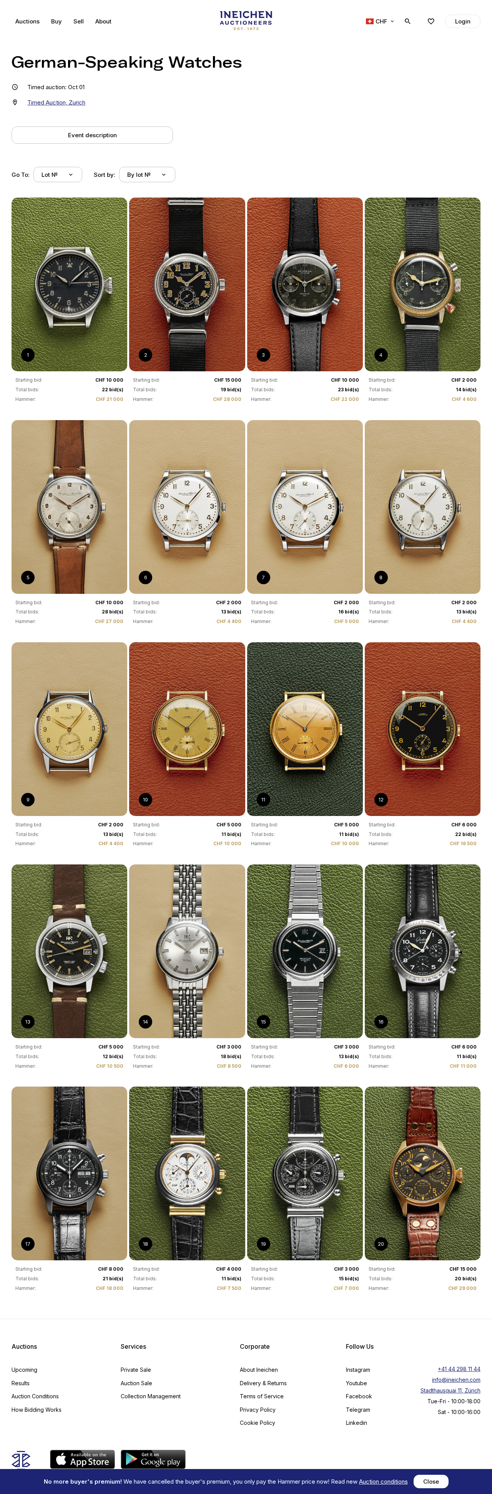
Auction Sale (136, 1383)
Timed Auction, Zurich (56, 102)
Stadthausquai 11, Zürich (450, 1390)
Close (431, 1481)
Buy (56, 21)
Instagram (358, 1369)
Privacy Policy (258, 1409)
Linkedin (356, 1422)
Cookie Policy (257, 1422)
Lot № (50, 174)
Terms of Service (262, 1396)
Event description (92, 135)
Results (21, 1383)
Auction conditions (383, 1481)
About (103, 21)
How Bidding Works (37, 1409)
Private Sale (136, 1369)
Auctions (27, 21)
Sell (78, 21)
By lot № (139, 174)
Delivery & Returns (263, 1383)
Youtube (356, 1383)
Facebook (359, 1396)
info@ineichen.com (456, 1379)
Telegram (358, 1409)
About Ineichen (259, 1369)
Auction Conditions (35, 1396)
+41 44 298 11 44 (459, 1369)
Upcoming (24, 1369)
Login (462, 21)
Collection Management (151, 1396)
